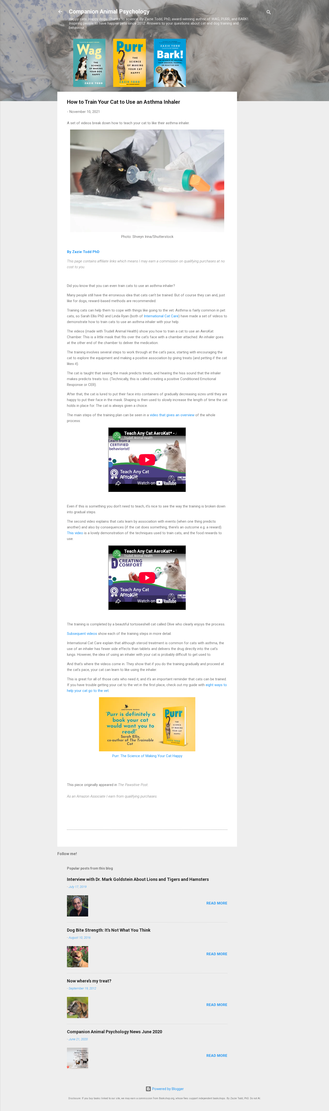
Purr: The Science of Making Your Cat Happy (147, 756)
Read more (216, 903)
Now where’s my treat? (89, 980)
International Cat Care (161, 316)
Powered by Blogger (167, 1089)
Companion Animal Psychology (109, 11)
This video (75, 533)
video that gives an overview (172, 415)
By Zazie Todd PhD (83, 252)
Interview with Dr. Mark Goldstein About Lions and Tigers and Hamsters (138, 879)
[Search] (269, 13)
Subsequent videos (82, 633)
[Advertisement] (256, 111)
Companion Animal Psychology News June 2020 (114, 1031)
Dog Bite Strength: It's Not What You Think (109, 930)
